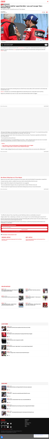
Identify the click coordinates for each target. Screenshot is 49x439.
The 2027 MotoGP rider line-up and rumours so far (9, 297)
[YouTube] (8, 423)
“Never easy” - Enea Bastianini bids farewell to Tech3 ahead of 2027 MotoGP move (20, 412)
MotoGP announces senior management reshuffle (15, 340)
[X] (5, 423)
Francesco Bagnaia (11, 234)
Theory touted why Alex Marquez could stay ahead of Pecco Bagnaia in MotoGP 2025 (35, 240)
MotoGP (5, 4)
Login (25, 425)
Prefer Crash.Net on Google (8, 44)
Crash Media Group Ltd (6, 429)
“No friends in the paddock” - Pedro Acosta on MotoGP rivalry (33, 298)
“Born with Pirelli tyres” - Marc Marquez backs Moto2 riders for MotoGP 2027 (33, 305)
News (8, 4)
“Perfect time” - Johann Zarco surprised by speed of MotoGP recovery (18, 393)
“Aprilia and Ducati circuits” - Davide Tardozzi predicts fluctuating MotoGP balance (8, 305)
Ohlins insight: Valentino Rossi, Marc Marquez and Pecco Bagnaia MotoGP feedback (9, 290)
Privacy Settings (27, 424)
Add (46, 44)
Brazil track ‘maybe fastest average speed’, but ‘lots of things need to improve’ (12, 240)
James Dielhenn (3, 11)
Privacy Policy (18, 231)
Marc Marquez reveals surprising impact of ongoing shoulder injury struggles (17, 145)
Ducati (14, 49)
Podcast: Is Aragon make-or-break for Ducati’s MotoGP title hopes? (15, 146)
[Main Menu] (47, 1)
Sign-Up (26, 426)
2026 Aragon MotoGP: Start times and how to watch (33, 290)
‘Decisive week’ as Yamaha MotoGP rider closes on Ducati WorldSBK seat (19, 399)
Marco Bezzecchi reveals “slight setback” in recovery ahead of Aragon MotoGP (20, 346)
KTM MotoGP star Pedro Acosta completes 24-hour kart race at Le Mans (18, 327)
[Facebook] (2, 423)
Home (2, 4)
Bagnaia (2, 91)
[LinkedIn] (11, 423)
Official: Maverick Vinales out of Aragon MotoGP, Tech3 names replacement (19, 387)
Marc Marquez (21, 47)
